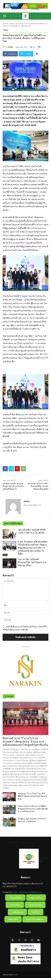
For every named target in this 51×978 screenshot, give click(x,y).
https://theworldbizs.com (32, 505)
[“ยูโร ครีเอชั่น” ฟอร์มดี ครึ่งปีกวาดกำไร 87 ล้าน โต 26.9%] (9, 534)
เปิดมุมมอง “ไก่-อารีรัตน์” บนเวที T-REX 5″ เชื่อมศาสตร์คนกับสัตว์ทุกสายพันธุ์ (32, 796)
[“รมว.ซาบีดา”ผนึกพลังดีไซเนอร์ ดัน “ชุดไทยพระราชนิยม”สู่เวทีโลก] (9, 563)
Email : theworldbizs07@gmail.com (27, 892)
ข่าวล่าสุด (6, 567)
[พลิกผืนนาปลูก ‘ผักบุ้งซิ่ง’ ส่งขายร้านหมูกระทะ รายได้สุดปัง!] (9, 822)
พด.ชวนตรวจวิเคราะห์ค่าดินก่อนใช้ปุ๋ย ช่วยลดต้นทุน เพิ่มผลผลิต (37, 486)
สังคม (12, 23)
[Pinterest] (17, 468)
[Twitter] (11, 468)
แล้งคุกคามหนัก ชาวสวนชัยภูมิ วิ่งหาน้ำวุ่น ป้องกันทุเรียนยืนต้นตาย (13, 486)
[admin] (4, 47)
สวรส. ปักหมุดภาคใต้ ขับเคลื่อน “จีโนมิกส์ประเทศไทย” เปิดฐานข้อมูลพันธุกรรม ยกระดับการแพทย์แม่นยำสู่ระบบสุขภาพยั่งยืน (32, 547)
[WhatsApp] (23, 468)
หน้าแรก (5, 23)
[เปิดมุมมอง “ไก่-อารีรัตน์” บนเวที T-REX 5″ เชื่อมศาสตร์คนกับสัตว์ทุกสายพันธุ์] (9, 796)
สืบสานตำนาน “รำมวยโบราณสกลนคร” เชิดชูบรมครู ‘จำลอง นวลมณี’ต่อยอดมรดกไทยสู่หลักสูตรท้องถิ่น (25, 741)
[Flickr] (25, 940)
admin (10, 47)
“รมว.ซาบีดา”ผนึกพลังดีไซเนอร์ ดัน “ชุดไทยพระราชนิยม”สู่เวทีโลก (32, 562)
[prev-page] (4, 830)
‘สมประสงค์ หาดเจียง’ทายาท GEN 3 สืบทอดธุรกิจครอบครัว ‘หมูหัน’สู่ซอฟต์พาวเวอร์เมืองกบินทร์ (33, 808)
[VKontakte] (38, 940)
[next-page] (8, 830)
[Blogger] (12, 940)
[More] (37, 53)
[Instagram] (32, 940)
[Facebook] (5, 468)
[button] (4, 16)
